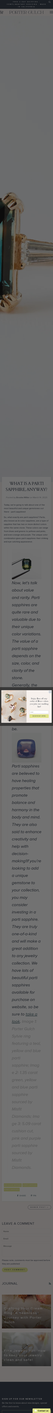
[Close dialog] (50, 692)
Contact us (42, 1411)
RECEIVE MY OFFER (39, 716)
